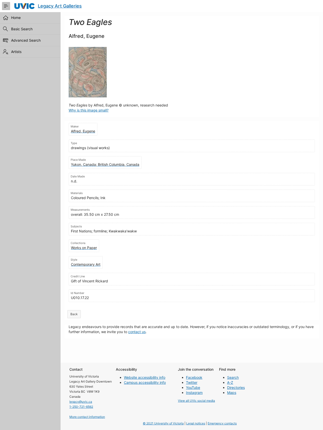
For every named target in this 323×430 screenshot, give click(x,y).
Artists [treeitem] (16, 51)
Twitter (191, 382)
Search (233, 377)
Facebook (194, 377)
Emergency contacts (222, 423)
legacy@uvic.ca (80, 402)
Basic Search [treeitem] (22, 29)
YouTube (193, 387)
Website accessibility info (144, 377)
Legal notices (195, 423)
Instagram (194, 392)
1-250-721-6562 (81, 407)
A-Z (230, 382)
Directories (236, 387)
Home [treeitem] (16, 17)
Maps (231, 392)
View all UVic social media (196, 400)
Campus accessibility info (145, 382)
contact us (137, 332)
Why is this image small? (89, 110)
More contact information (87, 417)
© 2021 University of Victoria (163, 423)
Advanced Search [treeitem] (26, 40)
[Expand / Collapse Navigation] (6, 6)
